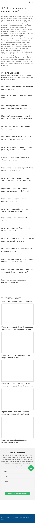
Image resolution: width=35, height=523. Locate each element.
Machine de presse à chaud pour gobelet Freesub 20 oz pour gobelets (16, 138)
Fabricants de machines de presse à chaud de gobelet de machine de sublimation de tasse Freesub (15, 159)
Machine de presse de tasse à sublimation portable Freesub (17, 88)
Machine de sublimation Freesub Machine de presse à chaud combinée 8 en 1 (17, 271)
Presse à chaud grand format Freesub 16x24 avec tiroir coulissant (15, 210)
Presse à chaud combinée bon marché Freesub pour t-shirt (15, 229)
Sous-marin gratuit (21, 517)
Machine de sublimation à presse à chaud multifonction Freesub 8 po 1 (17, 260)
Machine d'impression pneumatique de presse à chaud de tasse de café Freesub (16, 117)
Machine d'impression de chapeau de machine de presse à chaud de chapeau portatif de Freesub (16, 385)
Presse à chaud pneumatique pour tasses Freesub (16, 96)
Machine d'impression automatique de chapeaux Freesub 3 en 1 (15, 356)
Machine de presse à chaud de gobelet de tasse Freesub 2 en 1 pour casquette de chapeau (17, 328)
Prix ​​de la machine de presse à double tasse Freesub (15, 128)
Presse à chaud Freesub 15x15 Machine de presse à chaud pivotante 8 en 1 (17, 240)
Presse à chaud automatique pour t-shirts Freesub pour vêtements (17, 169)
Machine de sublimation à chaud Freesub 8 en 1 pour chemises (16, 250)
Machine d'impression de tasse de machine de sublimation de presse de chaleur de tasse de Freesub (15, 107)
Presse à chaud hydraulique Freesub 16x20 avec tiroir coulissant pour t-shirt (16, 179)
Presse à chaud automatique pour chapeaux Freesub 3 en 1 (14, 281)
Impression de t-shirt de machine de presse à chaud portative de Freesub (15, 190)
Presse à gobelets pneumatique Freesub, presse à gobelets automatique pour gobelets (16, 148)
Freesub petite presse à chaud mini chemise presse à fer (14, 200)
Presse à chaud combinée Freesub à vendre (15, 219)
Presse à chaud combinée (9, 301)
